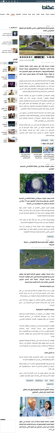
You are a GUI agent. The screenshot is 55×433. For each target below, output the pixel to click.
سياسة (42, 14)
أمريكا (51, 380)
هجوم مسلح (45, 140)
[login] (9, 1)
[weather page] (12, 1)
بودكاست (24, 14)
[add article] (14, 1)
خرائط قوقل (50, 384)
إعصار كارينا (50, 236)
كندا (46, 380)
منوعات (12, 14)
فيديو (33, 14)
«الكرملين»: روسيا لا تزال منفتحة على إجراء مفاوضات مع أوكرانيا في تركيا (6, 51)
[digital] (17, 1)
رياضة (29, 14)
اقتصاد (38, 14)
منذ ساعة (10, 54)
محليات (47, 14)
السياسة (10, 49)
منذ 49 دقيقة (9, 45)
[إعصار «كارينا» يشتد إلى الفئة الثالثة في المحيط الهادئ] (14, 33)
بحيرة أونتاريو (39, 380)
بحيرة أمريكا (30, 380)
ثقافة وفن (18, 14)
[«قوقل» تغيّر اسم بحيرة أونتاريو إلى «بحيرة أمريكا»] (14, 41)
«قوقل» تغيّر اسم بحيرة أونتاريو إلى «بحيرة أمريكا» (7, 43)
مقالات (7, 14)
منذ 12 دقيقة (9, 37)
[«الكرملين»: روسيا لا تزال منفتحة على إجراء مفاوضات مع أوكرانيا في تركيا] (14, 50)
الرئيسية (52, 14)
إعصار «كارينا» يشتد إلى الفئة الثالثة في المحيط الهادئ (7, 34)
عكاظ (52, 26)
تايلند (51, 140)
